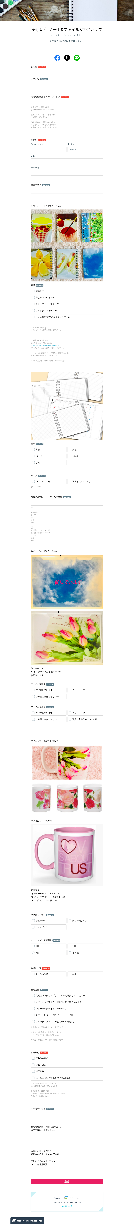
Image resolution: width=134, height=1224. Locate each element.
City (33, 155)
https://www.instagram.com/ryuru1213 (46, 345)
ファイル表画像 (42, 684)
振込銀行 (39, 1052)
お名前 (38, 66)
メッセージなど (42, 1108)
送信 (67, 1181)
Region (71, 144)
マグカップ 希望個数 (45, 940)
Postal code (37, 144)
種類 (37, 443)
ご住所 (38, 140)
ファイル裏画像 (42, 707)
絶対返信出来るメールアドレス (49, 96)
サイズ (38, 475)
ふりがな (39, 78)
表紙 (37, 285)
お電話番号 (40, 185)
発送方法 (39, 989)
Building (35, 167)
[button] (67, 1201)
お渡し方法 (40, 968)
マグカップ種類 (42, 914)
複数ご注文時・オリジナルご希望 (50, 497)
